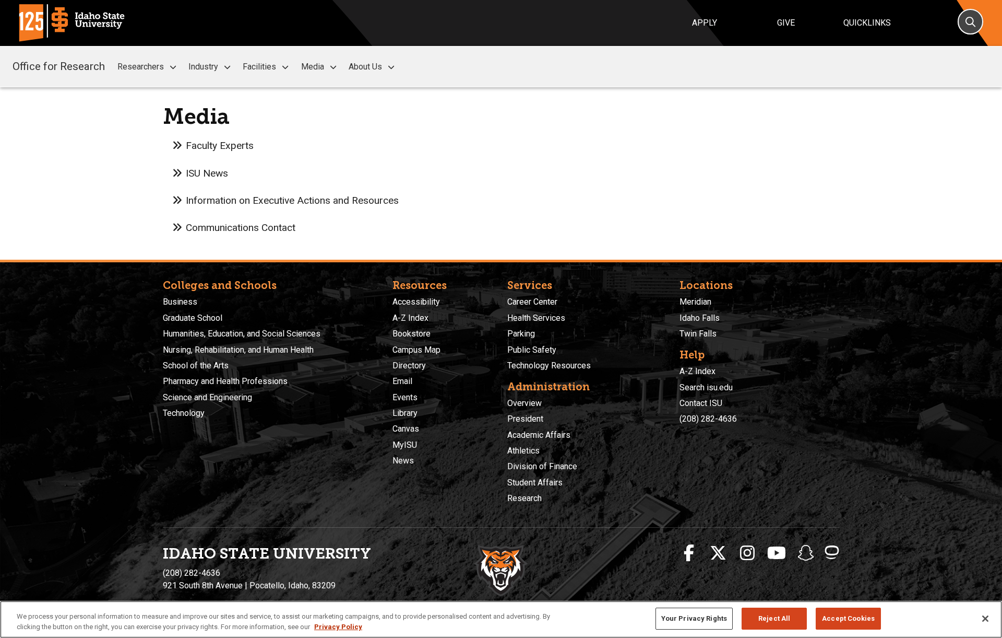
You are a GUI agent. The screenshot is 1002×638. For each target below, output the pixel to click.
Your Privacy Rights (694, 618)
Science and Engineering (207, 397)
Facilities (259, 67)
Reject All (774, 618)
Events (405, 397)
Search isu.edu (706, 387)
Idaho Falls (699, 318)
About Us (365, 67)
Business (180, 302)
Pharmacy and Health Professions (225, 381)
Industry (203, 67)
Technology (184, 413)
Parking (521, 334)
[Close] (985, 618)
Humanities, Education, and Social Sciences (241, 334)
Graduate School (192, 318)
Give (786, 23)
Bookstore (411, 334)
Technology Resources (549, 365)
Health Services (536, 318)
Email (402, 381)
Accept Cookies (848, 618)
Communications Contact (240, 228)
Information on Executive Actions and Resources (292, 200)
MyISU (404, 445)
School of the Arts (196, 365)
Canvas (405, 429)
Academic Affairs (538, 435)
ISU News (207, 173)
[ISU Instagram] (747, 553)
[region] (501, 619)
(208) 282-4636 (708, 419)
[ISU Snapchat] (805, 553)
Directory (409, 365)
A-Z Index (410, 318)
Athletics (523, 451)
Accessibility (416, 302)
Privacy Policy (338, 627)
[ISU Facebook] (688, 553)
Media (312, 67)
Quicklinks (867, 23)
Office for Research (59, 66)
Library (405, 413)
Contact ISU (700, 403)
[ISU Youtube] (776, 553)
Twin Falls (698, 334)
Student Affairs (535, 483)
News (403, 461)
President (525, 419)
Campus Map (416, 350)
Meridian (695, 302)
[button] (173, 67)
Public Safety (531, 350)
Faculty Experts (220, 146)
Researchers (140, 67)
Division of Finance (542, 466)
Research (524, 498)
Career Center (532, 302)
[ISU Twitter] (718, 553)
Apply (704, 23)
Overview (524, 403)
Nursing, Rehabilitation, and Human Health (238, 350)
